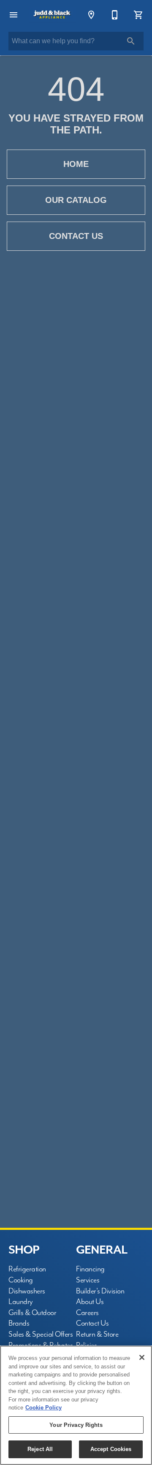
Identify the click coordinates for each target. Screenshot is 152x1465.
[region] (76, 1405)
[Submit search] (131, 41)
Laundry (20, 1301)
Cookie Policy (43, 1407)
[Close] (142, 1357)
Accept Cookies (111, 1449)
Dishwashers (26, 1291)
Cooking (20, 1280)
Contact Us (76, 236)
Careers (87, 1312)
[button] (13, 15)
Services (87, 1280)
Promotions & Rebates (40, 1345)
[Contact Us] (115, 15)
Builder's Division (100, 1291)
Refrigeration (27, 1269)
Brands (18, 1323)
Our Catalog (76, 200)
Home (76, 164)
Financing (90, 1269)
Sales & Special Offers (40, 1334)
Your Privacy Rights (75, 1425)
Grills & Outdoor (32, 1312)
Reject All (40, 1449)
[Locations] (91, 15)
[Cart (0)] (138, 15)
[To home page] (52, 14)
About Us (89, 1301)
